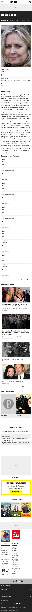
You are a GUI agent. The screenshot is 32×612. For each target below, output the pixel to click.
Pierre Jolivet (19, 415)
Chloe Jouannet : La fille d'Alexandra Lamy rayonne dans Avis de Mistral (15, 305)
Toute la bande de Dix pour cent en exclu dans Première (15, 432)
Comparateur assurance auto (7, 606)
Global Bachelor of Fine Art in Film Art (21, 606)
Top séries (4, 589)
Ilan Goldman (4, 415)
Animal (4, 214)
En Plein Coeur (6, 262)
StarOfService (3, 607)
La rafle (4, 190)
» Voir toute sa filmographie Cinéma (22, 279)
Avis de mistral (6, 166)
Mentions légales (4, 610)
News (11, 20)
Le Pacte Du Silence (7, 238)
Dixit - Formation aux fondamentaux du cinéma (16, 607)
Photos (17, 20)
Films (28, 20)
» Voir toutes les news (25, 386)
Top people (4, 593)
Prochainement (5, 585)
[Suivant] (30, 405)
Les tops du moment (6, 596)
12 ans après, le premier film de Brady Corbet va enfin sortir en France (15, 443)
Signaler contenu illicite (13, 610)
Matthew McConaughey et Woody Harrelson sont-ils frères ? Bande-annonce (15, 439)
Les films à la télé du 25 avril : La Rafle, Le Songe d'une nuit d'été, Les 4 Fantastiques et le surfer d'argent (15, 332)
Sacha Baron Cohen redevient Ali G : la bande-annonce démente (15, 435)
